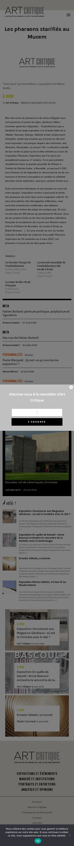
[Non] (69, 835)
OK (38, 840)
